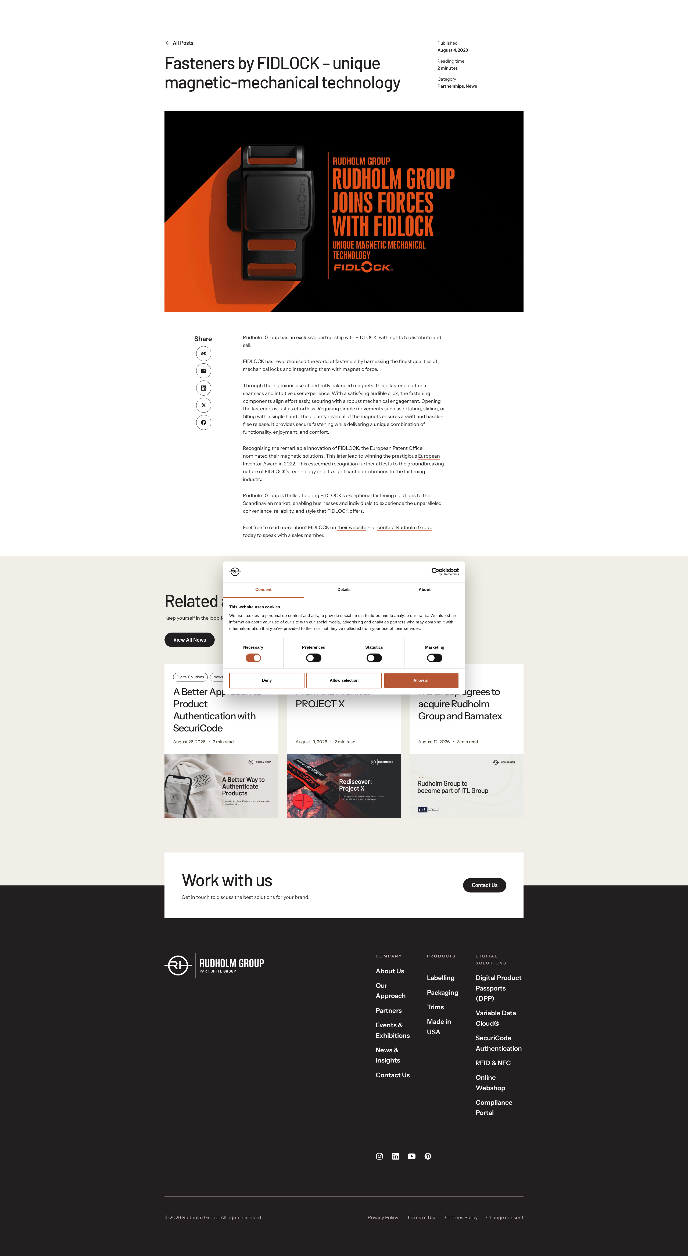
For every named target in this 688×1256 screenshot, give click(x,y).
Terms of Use (421, 1218)
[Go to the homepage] (261, 966)
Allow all (421, 680)
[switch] (313, 658)
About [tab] (425, 589)
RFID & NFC (493, 1063)
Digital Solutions (190, 676)
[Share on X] (203, 405)
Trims (435, 1007)
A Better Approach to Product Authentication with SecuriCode (217, 710)
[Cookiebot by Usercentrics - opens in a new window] (435, 572)
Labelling (441, 978)
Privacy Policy (383, 1218)
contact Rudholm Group (404, 527)
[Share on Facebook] (203, 422)
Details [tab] (344, 589)
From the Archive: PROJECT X (333, 698)
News (471, 86)
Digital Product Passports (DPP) (499, 988)
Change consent (505, 1218)
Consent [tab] (263, 589)
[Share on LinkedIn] (203, 388)
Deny (267, 680)
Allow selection (344, 680)
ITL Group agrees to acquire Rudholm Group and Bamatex (460, 704)
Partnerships (451, 86)
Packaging (442, 992)
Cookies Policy (461, 1218)
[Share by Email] (203, 370)
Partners (389, 1010)
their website (351, 527)
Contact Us (393, 1075)
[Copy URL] (203, 353)
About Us (390, 971)
